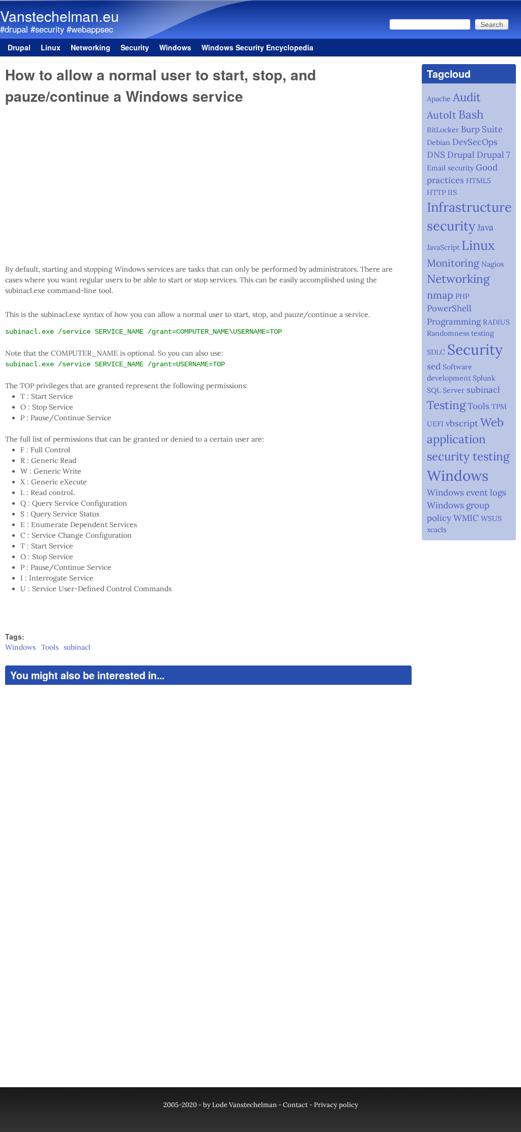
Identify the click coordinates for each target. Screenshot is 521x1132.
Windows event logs (466, 492)
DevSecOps (475, 142)
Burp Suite (482, 129)
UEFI (435, 423)
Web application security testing (468, 439)
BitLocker (443, 129)
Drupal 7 (493, 154)
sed (434, 366)
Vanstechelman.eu (59, 16)
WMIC (466, 518)
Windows (175, 47)
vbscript (462, 423)
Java (485, 227)
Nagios (492, 264)
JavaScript (443, 247)
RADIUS (496, 322)
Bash (470, 114)
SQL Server (446, 390)
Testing (446, 404)
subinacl (77, 647)
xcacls (436, 529)
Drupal (19, 47)
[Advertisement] (208, 184)
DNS (436, 154)
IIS (452, 192)
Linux (51, 47)
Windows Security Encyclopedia (257, 47)
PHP (462, 296)
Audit (467, 97)
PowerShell (449, 308)
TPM (499, 406)
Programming (454, 321)
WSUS (491, 518)
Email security (450, 167)
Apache (439, 98)
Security (135, 47)
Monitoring (453, 262)
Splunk (484, 378)
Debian (438, 142)
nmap (440, 294)
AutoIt (441, 114)
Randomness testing (460, 333)
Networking (90, 47)
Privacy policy (336, 1104)
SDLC (436, 352)
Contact (295, 1104)
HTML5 (478, 180)
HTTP (436, 192)
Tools (50, 647)
